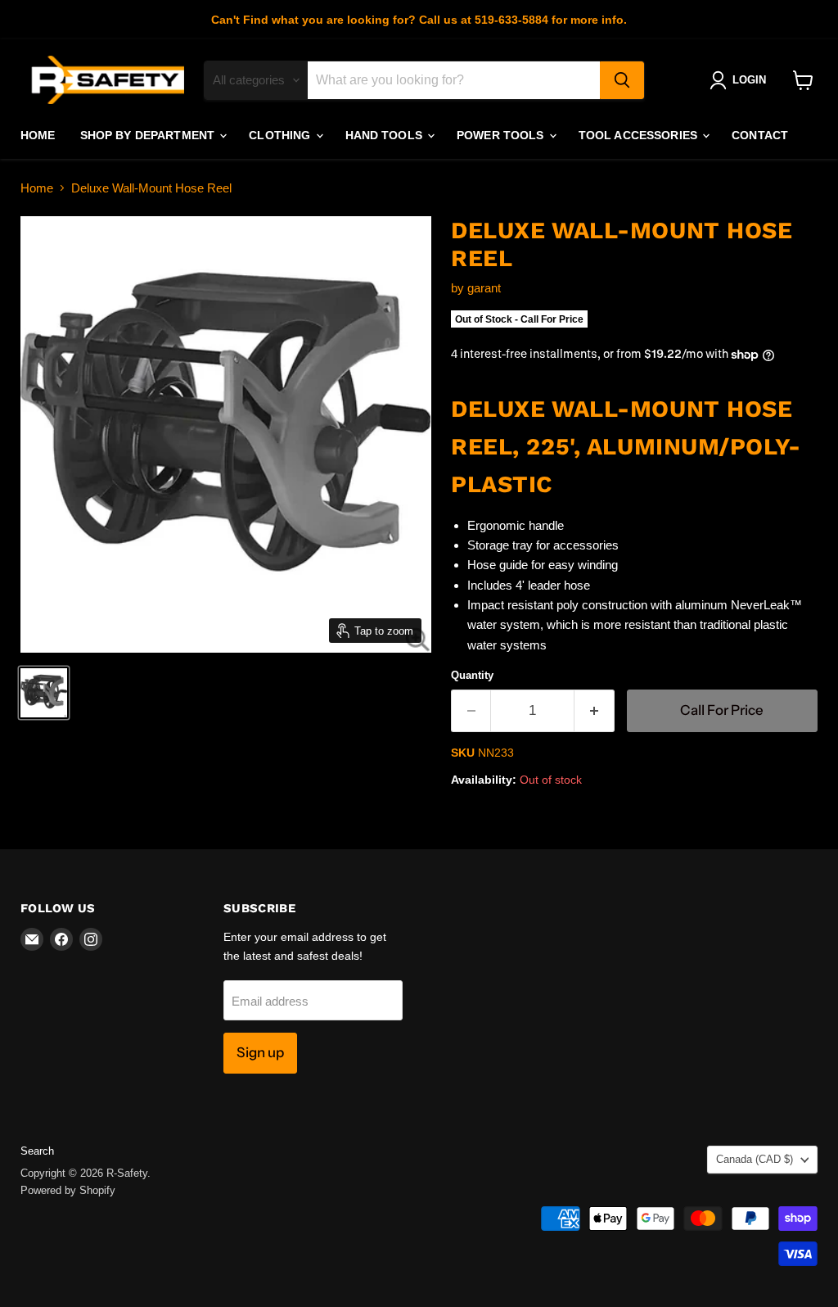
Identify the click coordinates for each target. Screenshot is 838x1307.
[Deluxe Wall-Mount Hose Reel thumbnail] (44, 693)
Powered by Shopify (67, 1190)
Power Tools (502, 135)
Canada (754, 1159)
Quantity (472, 675)
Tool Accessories (640, 135)
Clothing (281, 135)
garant (484, 288)
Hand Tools (385, 135)
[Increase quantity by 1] (594, 710)
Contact (760, 135)
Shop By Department (149, 135)
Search (37, 1151)
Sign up (260, 1052)
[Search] (622, 80)
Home (38, 135)
